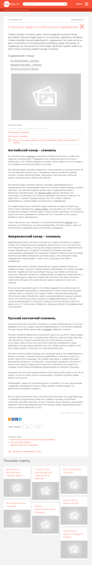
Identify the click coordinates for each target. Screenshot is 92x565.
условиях (47, 329)
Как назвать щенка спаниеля (16, 505)
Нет (38, 427)
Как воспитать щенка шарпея (71, 502)
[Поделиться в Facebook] (16, 419)
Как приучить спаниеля (18, 132)
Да (27, 427)
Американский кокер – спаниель (26, 64)
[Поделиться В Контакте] (13, 419)
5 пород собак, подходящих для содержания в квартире (43, 474)
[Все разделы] (86, 4)
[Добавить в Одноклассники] (9, 419)
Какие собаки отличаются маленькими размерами (32, 439)
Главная (6, 10)
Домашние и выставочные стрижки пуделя (14, 472)
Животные (14, 10)
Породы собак (24, 10)
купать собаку (41, 209)
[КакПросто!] (11, 4)
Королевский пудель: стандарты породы (73, 533)
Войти (79, 4)
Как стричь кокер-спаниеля (72, 471)
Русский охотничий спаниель (24, 68)
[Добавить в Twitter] (20, 419)
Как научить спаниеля (17, 136)
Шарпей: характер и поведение (24, 445)
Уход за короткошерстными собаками (45, 509)
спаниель (30, 156)
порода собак (44, 192)
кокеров (68, 222)
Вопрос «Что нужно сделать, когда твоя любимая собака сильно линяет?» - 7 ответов (46, 141)
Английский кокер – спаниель (24, 60)
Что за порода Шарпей (20, 442)
